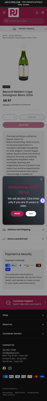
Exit (31, 213)
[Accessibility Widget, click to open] (43, 200)
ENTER (17, 213)
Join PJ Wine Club (12, 2)
